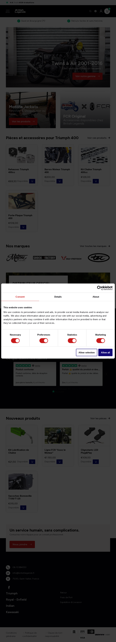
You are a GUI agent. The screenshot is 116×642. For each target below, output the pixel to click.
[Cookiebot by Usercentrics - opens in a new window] (99, 288)
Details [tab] (58, 296)
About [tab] (96, 296)
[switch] (43, 340)
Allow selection (87, 352)
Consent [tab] (20, 296)
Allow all (105, 352)
